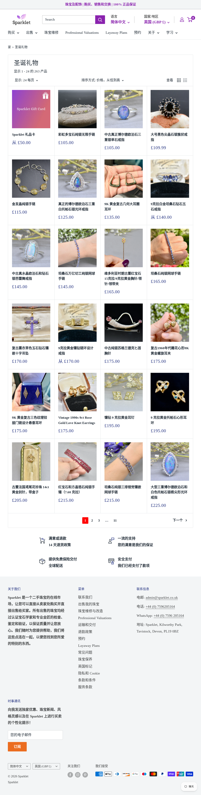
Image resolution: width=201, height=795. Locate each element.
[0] (189, 19)
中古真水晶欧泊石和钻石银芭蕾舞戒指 (30, 276)
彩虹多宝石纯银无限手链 (76, 134)
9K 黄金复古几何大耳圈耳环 (122, 206)
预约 (137, 33)
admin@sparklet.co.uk (162, 597)
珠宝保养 (85, 659)
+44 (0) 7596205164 (160, 607)
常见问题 (85, 652)
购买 (11, 33)
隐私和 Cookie (89, 673)
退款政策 (85, 632)
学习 (169, 33)
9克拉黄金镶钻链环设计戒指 (75, 350)
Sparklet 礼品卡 (23, 134)
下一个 (178, 520)
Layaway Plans (116, 33)
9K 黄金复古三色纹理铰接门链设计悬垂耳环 (29, 420)
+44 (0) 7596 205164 (169, 616)
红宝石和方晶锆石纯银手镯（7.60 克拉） (76, 489)
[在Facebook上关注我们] (70, 775)
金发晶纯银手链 (23, 204)
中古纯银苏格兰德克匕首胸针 (122, 350)
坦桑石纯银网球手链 (166, 273)
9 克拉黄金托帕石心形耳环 (169, 420)
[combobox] (68, 19)
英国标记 (85, 666)
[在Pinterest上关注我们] (85, 775)
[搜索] (100, 19)
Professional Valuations (82, 33)
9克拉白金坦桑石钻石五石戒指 (168, 206)
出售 (29, 33)
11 (115, 520)
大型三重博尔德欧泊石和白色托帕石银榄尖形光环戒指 (169, 492)
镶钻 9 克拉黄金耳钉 (119, 417)
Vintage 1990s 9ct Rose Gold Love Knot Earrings (76, 420)
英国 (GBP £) (43, 766)
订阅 (17, 747)
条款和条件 (87, 680)
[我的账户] (182, 19)
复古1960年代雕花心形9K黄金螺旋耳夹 (170, 350)
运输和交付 (87, 625)
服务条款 (85, 687)
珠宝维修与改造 (90, 611)
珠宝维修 (51, 33)
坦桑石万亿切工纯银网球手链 (76, 276)
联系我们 (85, 597)
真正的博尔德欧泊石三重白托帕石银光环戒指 (76, 206)
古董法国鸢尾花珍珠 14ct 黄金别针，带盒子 (30, 489)
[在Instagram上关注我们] (77, 775)
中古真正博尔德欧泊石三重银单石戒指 (122, 137)
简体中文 (16, 766)
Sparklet (13, 782)
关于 (151, 33)
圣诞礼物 (21, 47)
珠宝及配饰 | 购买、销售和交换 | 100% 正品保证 (100, 4)
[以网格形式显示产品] (179, 80)
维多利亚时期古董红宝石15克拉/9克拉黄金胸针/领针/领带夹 (123, 279)
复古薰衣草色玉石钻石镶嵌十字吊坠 (30, 350)
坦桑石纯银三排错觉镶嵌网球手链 (122, 489)
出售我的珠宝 (88, 604)
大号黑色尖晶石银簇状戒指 (169, 137)
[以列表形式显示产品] (185, 80)
